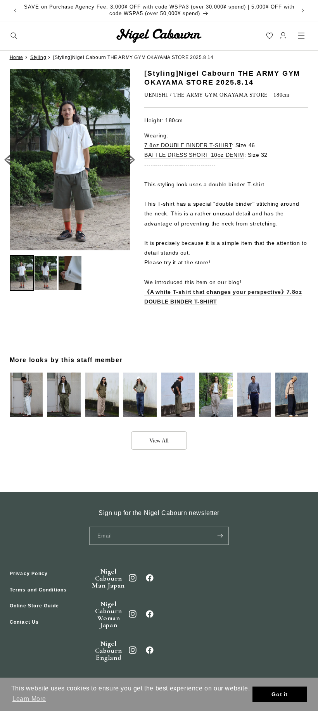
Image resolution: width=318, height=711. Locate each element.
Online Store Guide (34, 606)
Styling (38, 57)
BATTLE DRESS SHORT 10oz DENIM (194, 155)
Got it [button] (279, 694)
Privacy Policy (29, 573)
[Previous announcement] (15, 10)
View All (159, 441)
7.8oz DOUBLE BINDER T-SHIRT (188, 145)
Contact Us (24, 622)
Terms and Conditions (38, 590)
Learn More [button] (29, 698)
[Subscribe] (219, 536)
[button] (14, 35)
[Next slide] (130, 159)
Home (16, 57)
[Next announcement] (302, 10)
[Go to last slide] (9, 159)
